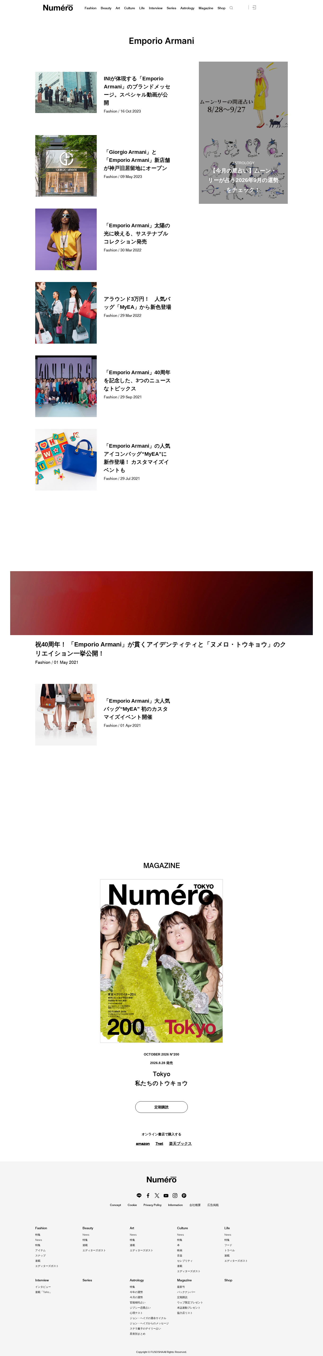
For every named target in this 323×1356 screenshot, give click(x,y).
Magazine (206, 8)
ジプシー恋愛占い (140, 1307)
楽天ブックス (180, 1144)
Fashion (90, 8)
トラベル (229, 1250)
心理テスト (136, 1313)
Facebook (148, 1195)
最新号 (181, 1286)
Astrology (187, 8)
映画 (179, 1250)
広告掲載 (213, 1205)
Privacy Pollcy (153, 1205)
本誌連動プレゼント (189, 1307)
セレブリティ (185, 1260)
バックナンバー (186, 1292)
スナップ (40, 1255)
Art (118, 8)
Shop (221, 8)
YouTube (166, 1195)
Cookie (132, 1205)
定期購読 (161, 1107)
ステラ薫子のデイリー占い (145, 1328)
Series (171, 8)
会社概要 (195, 1205)
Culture (129, 8)
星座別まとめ (137, 1333)
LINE (139, 1195)
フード (228, 1245)
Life (142, 8)
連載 (37, 1260)
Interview (155, 8)
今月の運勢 (136, 1297)
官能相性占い (137, 1302)
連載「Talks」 (43, 1292)
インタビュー (43, 1286)
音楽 (179, 1255)
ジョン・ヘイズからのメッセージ (149, 1323)
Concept (115, 1205)
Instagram (175, 1195)
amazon (143, 1143)
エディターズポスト (47, 1266)
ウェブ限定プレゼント (190, 1302)
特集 (37, 1234)
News (38, 1240)
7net (159, 1143)
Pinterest (184, 1195)
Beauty (106, 8)
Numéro (58, 8)
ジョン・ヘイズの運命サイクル (148, 1318)
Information (175, 1205)
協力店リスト (185, 1313)
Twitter (157, 1195)
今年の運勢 (136, 1292)
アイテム (40, 1250)
